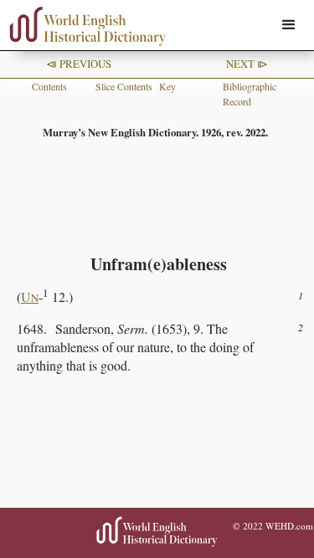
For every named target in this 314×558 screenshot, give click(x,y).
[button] (289, 25)
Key (167, 86)
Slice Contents (123, 86)
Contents (49, 86)
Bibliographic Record (249, 93)
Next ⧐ (247, 63)
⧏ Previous (78, 63)
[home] (83, 26)
